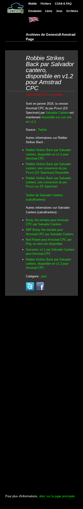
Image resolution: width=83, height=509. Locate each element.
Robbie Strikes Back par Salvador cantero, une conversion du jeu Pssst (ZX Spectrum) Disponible (48, 168)
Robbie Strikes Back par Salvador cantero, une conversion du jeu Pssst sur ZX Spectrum (48, 182)
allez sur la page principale (57, 496)
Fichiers (46, 3)
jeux (44, 276)
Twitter (42, 129)
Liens (48, 10)
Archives (72, 10)
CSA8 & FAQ (63, 3)
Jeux (59, 10)
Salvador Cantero (57, 112)
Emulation (35, 10)
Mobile (32, 3)
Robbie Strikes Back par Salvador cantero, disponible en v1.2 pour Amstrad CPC (48, 154)
